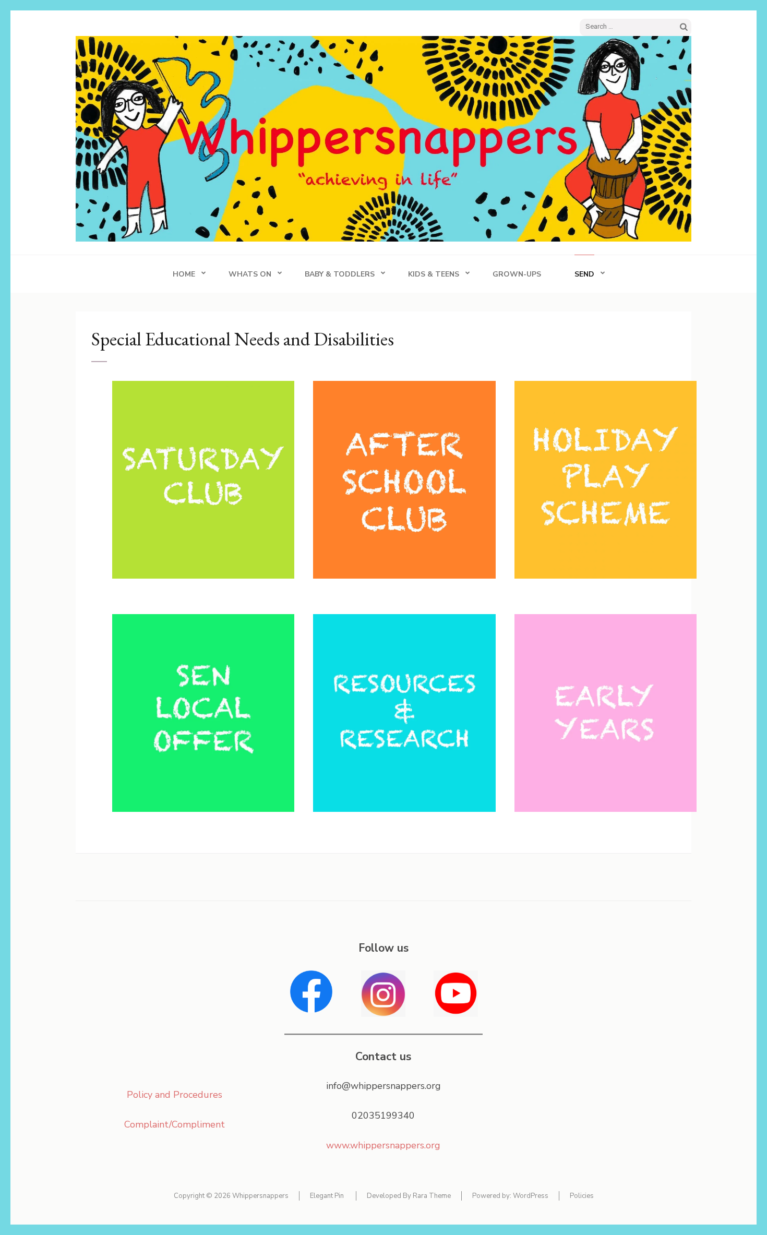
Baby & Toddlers (340, 274)
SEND (584, 274)
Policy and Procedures (174, 1094)
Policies (582, 1196)
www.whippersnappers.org (383, 1145)
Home (184, 274)
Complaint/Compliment (174, 1124)
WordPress (530, 1196)
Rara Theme (432, 1196)
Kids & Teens (433, 274)
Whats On (250, 274)
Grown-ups (517, 274)
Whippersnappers (260, 1196)
